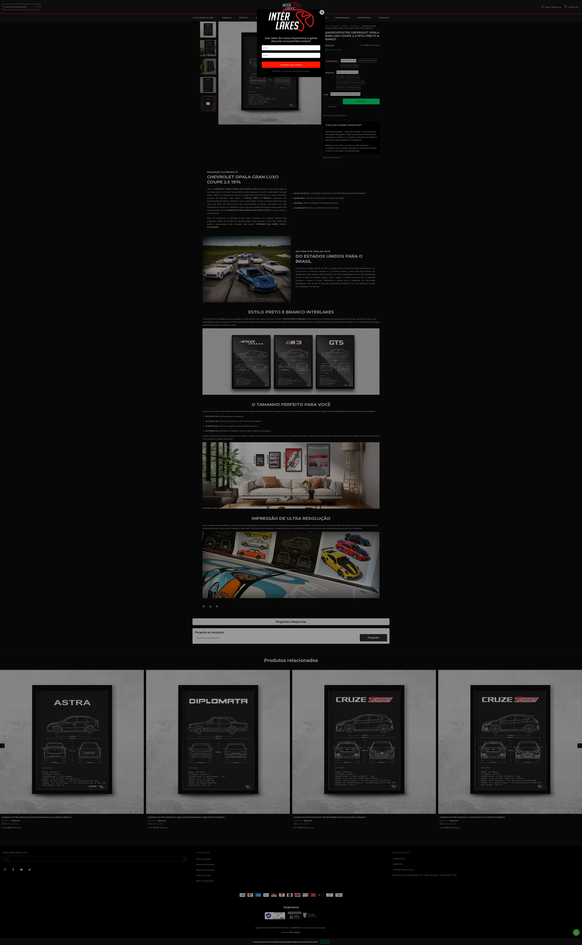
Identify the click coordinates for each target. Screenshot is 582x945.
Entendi (325, 942)
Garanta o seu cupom (291, 64)
